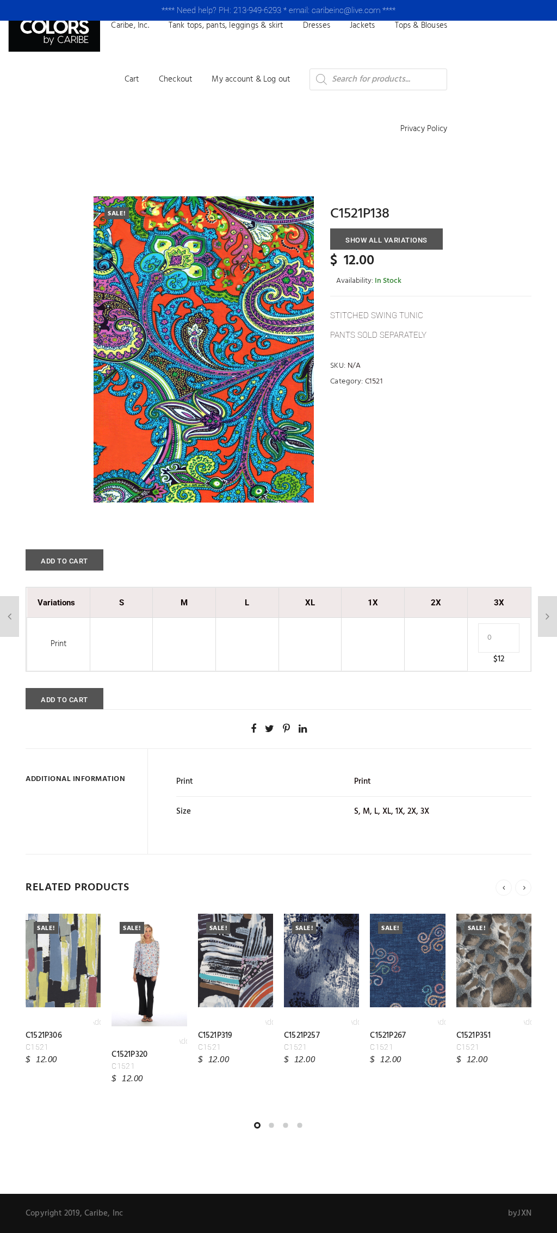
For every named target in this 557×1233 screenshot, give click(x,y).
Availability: (354, 281)
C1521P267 (388, 1035)
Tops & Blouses (421, 25)
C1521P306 (44, 1035)
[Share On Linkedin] (303, 728)
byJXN (519, 1213)
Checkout (176, 79)
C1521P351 (473, 1035)
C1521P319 (215, 1035)
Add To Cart (64, 561)
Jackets (362, 25)
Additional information (75, 779)
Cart (132, 79)
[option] (204, 349)
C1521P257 (302, 1035)
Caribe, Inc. (129, 25)
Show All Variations (386, 240)
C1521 (373, 381)
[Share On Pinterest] (286, 728)
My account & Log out (251, 79)
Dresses (316, 25)
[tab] (82, 779)
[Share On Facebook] (253, 728)
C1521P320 (129, 1054)
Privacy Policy (424, 128)
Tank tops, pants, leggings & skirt (226, 25)
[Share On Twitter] (269, 728)
